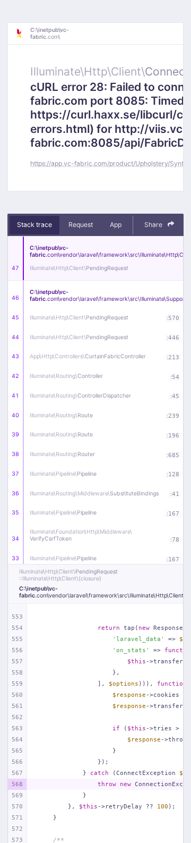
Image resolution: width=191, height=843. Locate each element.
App (115, 225)
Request (80, 225)
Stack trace (34, 225)
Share (154, 225)
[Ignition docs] (22, 33)
